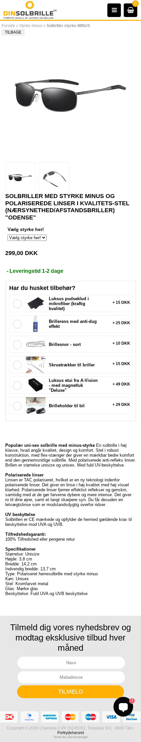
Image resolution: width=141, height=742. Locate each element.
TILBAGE (13, 32)
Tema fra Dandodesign (70, 737)
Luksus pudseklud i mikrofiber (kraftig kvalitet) (69, 303)
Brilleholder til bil (67, 405)
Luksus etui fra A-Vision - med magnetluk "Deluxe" (73, 385)
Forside (8, 25)
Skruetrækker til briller (72, 364)
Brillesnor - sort (65, 344)
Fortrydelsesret (70, 732)
